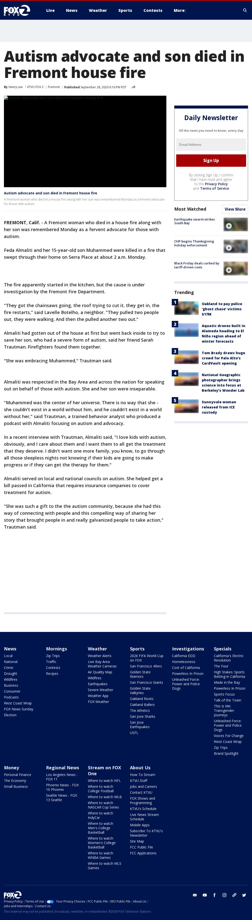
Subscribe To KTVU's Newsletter (146, 833)
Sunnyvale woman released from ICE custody (219, 407)
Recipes (52, 673)
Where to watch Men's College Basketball (100, 828)
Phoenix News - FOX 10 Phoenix (62, 787)
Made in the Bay (227, 682)
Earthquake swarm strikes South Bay (194, 221)
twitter (244, 895)
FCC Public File (141, 847)
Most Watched (190, 209)
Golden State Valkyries (140, 690)
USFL (134, 732)
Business (11, 685)
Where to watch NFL (104, 780)
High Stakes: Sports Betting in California (229, 674)
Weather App (98, 695)
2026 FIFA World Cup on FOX (146, 657)
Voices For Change (229, 735)
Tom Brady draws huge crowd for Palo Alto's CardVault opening (223, 358)
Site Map (137, 841)
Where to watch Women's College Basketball (102, 842)
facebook (215, 895)
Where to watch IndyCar (100, 815)
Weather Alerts (99, 655)
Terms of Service (214, 188)
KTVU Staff (138, 780)
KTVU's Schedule (143, 808)
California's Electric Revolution (229, 657)
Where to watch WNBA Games (100, 855)
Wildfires (10, 679)
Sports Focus (224, 694)
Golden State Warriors (140, 674)
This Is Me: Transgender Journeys (224, 710)
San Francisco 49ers (146, 666)
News (10, 649)
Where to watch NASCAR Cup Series (103, 805)
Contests (53, 667)
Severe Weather (100, 689)
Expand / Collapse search (245, 10)
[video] (235, 224)
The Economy (15, 780)
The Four (221, 666)
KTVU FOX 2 (35, 87)
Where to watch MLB (105, 796)
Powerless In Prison (188, 673)
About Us (140, 768)
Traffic (51, 661)
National (10, 661)
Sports (137, 649)
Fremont (54, 87)
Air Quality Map (100, 672)
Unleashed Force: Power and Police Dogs (186, 684)
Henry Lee (16, 87)
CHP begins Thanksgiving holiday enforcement (194, 243)
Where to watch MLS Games (104, 865)
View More (235, 209)
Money (11, 768)
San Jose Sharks (142, 716)
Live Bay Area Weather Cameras (102, 663)
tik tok (234, 895)
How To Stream (142, 774)
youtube (205, 895)
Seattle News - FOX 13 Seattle (61, 797)
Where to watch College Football (101, 788)
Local (8, 655)
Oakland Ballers (142, 704)
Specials (222, 649)
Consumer (12, 691)
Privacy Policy (216, 184)
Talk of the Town (227, 700)
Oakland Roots (142, 698)
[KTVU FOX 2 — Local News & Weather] (20, 10)
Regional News (62, 768)
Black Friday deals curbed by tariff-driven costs (196, 265)
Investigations (188, 649)
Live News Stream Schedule (144, 816)
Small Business (16, 786)
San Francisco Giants (146, 682)
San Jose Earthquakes (140, 724)
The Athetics (140, 710)
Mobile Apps (140, 825)
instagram (224, 895)
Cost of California (186, 667)
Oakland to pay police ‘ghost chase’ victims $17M (222, 308)
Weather (97, 649)
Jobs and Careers (143, 786)
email (195, 895)
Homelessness (183, 661)
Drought (10, 673)
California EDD (183, 655)
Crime (8, 667)
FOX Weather (98, 701)
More (179, 10)
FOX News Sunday (18, 709)
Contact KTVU (141, 792)
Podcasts (11, 697)
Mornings (56, 649)
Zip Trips (53, 655)
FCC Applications (143, 853)
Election (10, 715)
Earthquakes (98, 683)
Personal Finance (17, 774)
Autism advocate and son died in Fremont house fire (50, 193)
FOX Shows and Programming (142, 800)
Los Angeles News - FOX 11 (62, 776)
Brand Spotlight (226, 753)
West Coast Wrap (18, 703)
